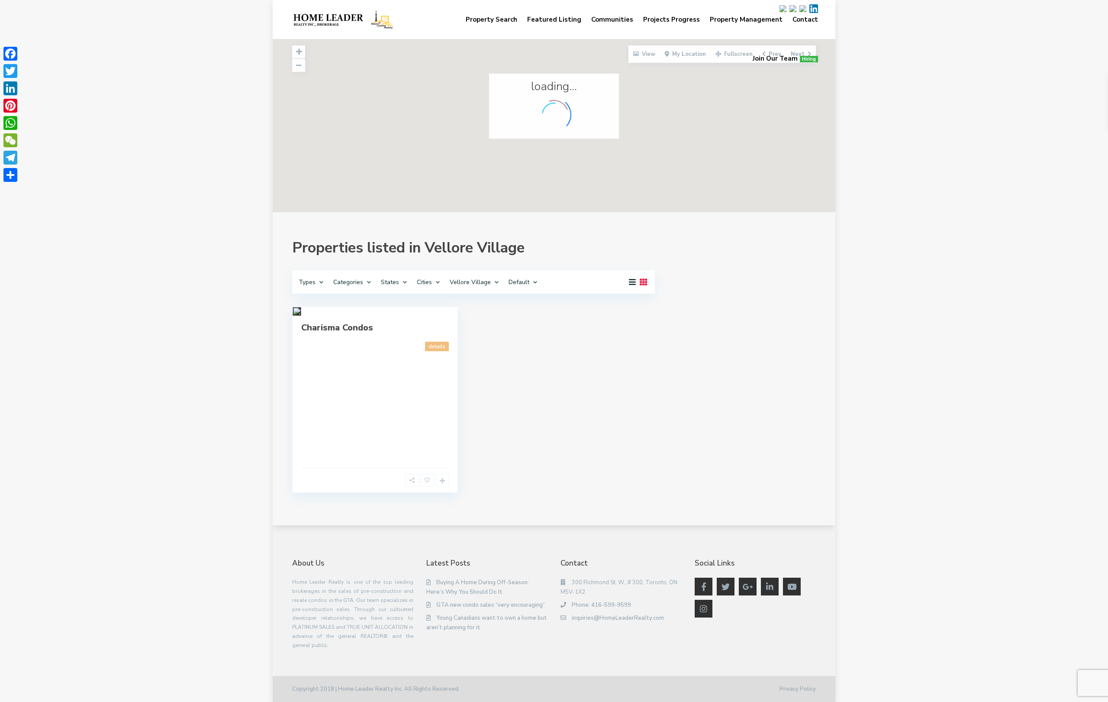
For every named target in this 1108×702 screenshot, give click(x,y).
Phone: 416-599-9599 (601, 605)
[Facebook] (10, 53)
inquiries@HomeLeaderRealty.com (618, 618)
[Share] (10, 175)
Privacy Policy (797, 689)
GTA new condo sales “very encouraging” (490, 605)
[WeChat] (10, 140)
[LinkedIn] (10, 88)
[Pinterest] (10, 105)
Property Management (746, 19)
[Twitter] (10, 71)
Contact (805, 19)
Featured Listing (554, 19)
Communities (612, 19)
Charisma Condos (337, 327)
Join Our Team (784, 58)
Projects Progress (671, 19)
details (436, 346)
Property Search (491, 19)
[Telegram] (10, 157)
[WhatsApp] (10, 123)
